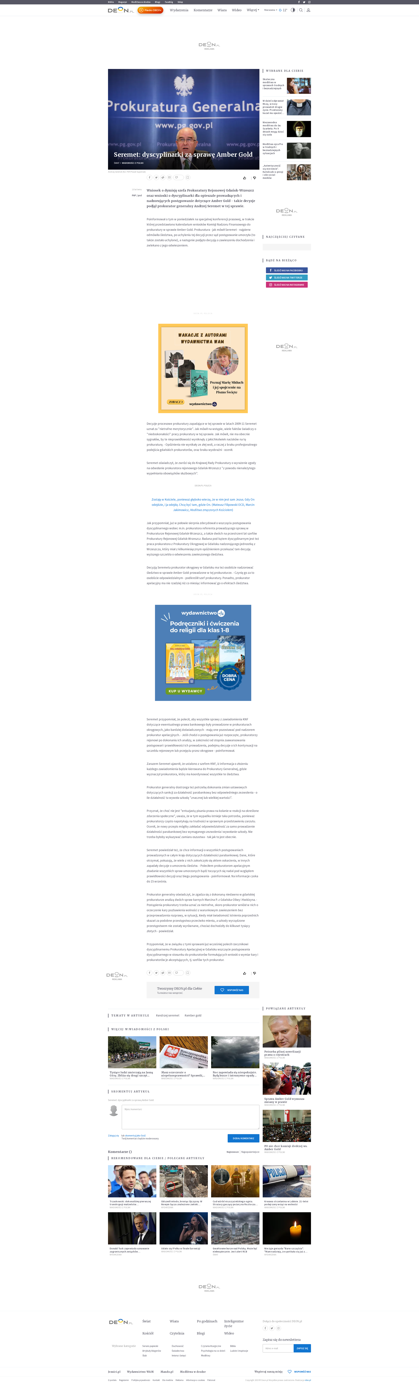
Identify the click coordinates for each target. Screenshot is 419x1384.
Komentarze (203, 10)
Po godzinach (207, 1321)
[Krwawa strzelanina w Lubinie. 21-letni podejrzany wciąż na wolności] (287, 1181)
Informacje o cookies (195, 1380)
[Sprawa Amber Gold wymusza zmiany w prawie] (287, 1079)
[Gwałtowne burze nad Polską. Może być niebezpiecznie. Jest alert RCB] (235, 1228)
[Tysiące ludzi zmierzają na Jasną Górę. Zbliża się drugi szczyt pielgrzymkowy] (132, 1052)
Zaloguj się (113, 1135)
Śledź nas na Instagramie (289, 284)
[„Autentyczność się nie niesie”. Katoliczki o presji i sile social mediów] (299, 172)
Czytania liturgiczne (211, 1346)
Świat (116, 163)
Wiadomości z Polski (133, 163)
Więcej (252, 10)
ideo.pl (308, 1380)
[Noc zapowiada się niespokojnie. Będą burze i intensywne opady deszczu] (235, 1052)
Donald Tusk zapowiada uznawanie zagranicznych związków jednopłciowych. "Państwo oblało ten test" (131, 1253)
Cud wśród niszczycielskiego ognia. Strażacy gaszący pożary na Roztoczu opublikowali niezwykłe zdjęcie (234, 1204)
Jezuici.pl (114, 1371)
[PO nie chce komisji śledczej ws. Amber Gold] (287, 1126)
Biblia (111, 2)
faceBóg (169, 2)
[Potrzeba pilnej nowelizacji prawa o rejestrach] (287, 1031)
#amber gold (193, 1015)
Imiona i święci (179, 1355)
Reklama (179, 1380)
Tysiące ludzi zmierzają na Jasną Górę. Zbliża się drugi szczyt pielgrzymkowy (131, 1075)
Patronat (211, 1380)
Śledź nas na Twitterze (288, 277)
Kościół (147, 1333)
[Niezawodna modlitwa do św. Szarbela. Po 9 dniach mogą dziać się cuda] (299, 129)
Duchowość (178, 1346)
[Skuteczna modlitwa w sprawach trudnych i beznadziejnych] (299, 86)
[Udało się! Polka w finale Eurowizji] (184, 1228)
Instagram (309, 2)
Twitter (304, 2)
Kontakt (156, 1380)
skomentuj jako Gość (135, 1135)
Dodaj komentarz (243, 1138)
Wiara (222, 10)
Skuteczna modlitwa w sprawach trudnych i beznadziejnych (273, 84)
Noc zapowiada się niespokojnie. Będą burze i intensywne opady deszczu (235, 1075)
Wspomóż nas (235, 990)
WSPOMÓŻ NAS (302, 1371)
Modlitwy (205, 1355)
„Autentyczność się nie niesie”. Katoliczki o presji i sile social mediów (273, 171)
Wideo (237, 10)
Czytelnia (177, 1333)
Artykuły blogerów (151, 1350)
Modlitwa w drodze (140, 2)
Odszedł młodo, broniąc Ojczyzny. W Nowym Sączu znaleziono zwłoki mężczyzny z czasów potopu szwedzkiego (181, 1206)
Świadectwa (178, 1350)
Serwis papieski (150, 1346)
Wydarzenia (179, 10)
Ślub (144, 1355)
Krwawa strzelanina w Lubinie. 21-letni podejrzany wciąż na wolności (286, 1203)
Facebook (299, 2)
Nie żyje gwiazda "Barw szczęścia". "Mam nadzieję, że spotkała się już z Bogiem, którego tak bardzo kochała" (286, 1251)
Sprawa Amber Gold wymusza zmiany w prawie (284, 1100)
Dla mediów (167, 1380)
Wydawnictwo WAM (140, 1371)
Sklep (180, 2)
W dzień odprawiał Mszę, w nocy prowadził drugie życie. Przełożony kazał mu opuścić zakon (273, 108)
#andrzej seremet (167, 1015)
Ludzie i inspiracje (239, 1350)
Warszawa (269, 10)
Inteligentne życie (234, 1323)
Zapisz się (302, 1348)
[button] (293, 10)
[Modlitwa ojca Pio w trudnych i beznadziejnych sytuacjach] (299, 151)
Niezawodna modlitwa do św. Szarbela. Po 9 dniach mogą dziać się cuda (273, 128)
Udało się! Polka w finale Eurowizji (180, 1248)
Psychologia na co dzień (213, 1350)
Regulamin (124, 1380)
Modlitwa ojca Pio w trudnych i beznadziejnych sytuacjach (273, 149)
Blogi (157, 2)
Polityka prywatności (140, 1380)
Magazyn (122, 2)
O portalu (112, 1380)
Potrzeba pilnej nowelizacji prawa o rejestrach (282, 1053)
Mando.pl (166, 1371)
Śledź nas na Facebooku (288, 270)
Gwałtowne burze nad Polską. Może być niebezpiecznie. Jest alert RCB (235, 1250)
